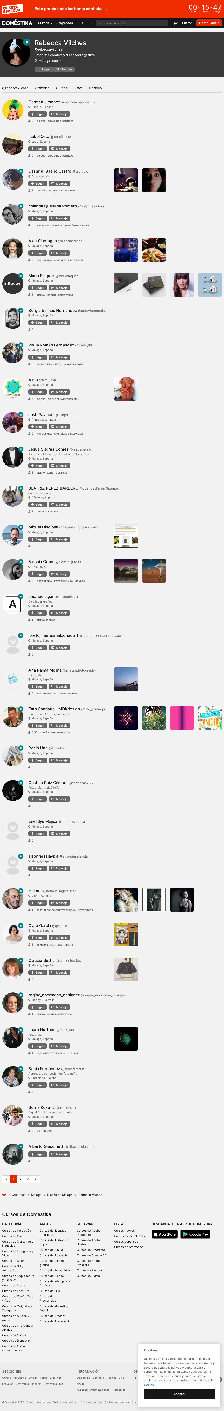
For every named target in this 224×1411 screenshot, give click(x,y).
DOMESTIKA (17, 23)
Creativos (18, 1195)
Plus (79, 23)
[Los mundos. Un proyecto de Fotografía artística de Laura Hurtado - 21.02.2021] (126, 1039)
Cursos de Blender (89, 1270)
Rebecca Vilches (60, 43)
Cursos (61, 88)
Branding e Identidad (61, 121)
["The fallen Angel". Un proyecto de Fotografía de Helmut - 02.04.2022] (126, 900)
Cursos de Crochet (52, 1316)
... (110, 85)
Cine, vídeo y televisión (68, 260)
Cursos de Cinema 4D (91, 1255)
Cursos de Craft (13, 1236)
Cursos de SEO (50, 1291)
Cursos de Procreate (91, 1249)
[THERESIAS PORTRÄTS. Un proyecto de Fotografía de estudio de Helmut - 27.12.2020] (182, 900)
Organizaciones (99, 1389)
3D (38, 1131)
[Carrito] (175, 23)
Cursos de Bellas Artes (55, 1270)
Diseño (41, 121)
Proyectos (64, 23)
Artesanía (43, 225)
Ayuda (81, 1383)
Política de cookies (91, 1402)
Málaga (36, 1195)
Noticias (111, 1377)
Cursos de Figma (88, 1276)
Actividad (42, 88)
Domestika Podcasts (28, 1383)
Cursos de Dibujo (51, 1249)
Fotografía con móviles (69, 581)
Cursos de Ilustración (16, 1230)
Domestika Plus (53, 1383)
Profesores (118, 1389)
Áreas (45, 1224)
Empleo (33, 1377)
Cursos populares (126, 1241)
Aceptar (179, 1394)
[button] (89, 23)
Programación (60, 732)
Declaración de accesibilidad (121, 1402)
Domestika (83, 1377)
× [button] (219, 8)
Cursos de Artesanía (53, 1255)
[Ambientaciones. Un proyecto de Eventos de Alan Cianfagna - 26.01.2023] (126, 250)
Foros (43, 1377)
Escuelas (7, 1383)
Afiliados (82, 1389)
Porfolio (95, 88)
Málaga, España (51, 61)
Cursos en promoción (129, 1247)
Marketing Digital (48, 511)
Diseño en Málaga (60, 1195)
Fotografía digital (66, 693)
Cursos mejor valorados (130, 1236)
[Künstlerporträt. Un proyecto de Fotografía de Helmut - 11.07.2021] (154, 900)
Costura (61, 472)
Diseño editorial (74, 364)
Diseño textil (45, 472)
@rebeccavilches (15, 88)
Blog (121, 1377)
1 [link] (13, 1179)
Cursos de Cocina (14, 1335)
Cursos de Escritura (15, 1291)
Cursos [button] (44, 23)
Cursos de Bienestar (16, 1340)
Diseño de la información (63, 399)
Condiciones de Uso (38, 1402)
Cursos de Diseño (14, 1260)
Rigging (47, 1131)
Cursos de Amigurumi (54, 1321)
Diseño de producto (49, 364)
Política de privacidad (65, 1402)
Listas (78, 88)
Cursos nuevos (124, 1230)
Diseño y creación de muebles (70, 225)
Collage (73, 1053)
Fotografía (44, 260)
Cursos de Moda (13, 1285)
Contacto (98, 1377)
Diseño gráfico (46, 620)
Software (86, 1224)
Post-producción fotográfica (56, 910)
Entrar (187, 23)
